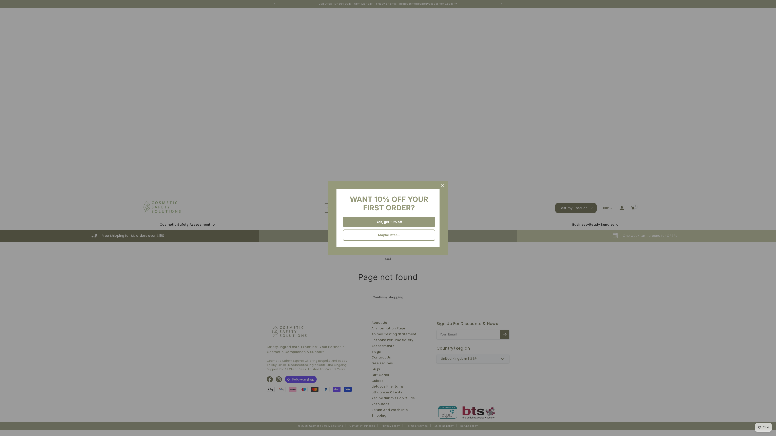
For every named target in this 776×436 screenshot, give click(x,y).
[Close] (443, 185)
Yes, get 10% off (389, 222)
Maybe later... (389, 235)
